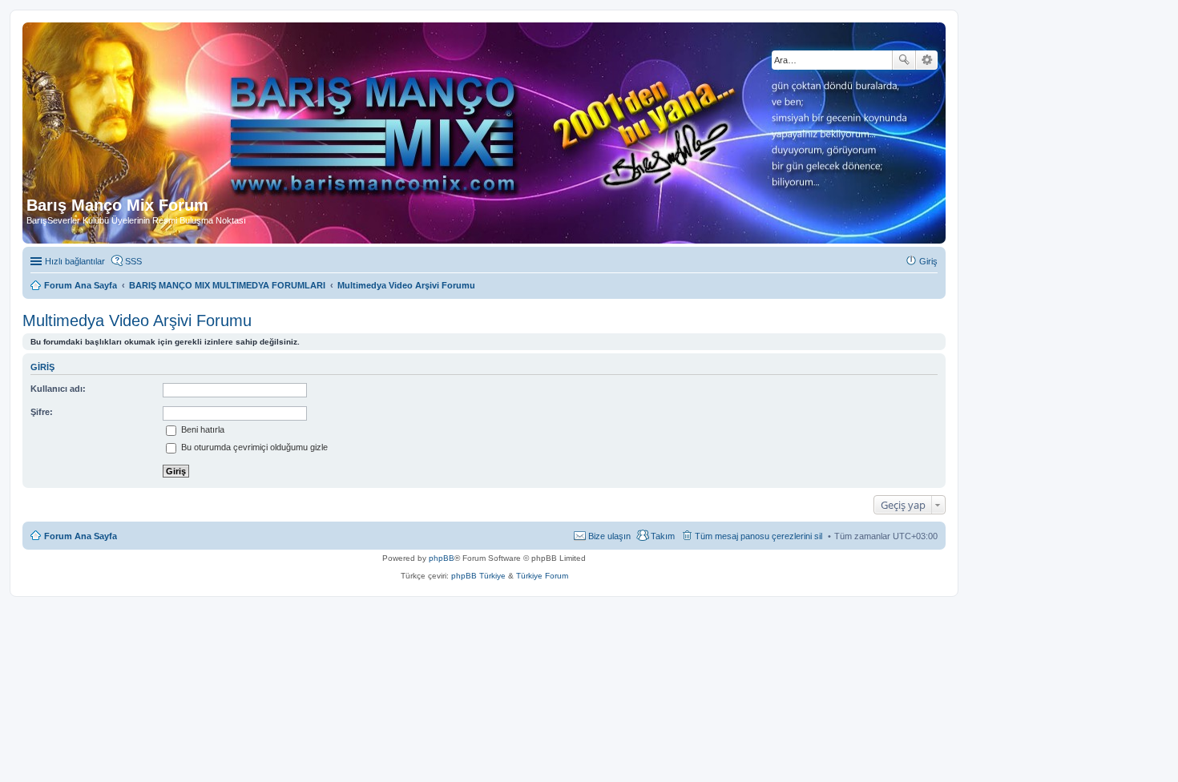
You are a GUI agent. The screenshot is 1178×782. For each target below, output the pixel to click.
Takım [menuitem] (663, 536)
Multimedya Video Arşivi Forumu (137, 320)
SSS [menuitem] (133, 261)
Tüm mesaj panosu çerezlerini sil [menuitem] (758, 536)
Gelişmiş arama (927, 60)
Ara (904, 60)
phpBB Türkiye (478, 575)
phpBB (441, 558)
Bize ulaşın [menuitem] (609, 536)
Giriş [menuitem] (928, 261)
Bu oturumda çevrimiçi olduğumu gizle (253, 447)
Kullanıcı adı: (58, 388)
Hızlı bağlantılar (75, 261)
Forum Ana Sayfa (80, 536)
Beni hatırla (201, 429)
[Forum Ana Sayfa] (392, 111)
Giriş (42, 367)
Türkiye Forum (542, 575)
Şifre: (41, 412)
